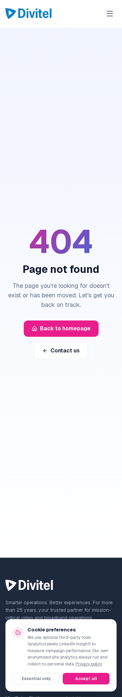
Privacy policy (89, 664)
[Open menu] (110, 13)
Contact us (65, 350)
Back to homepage (65, 328)
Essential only (36, 678)
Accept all (86, 678)
